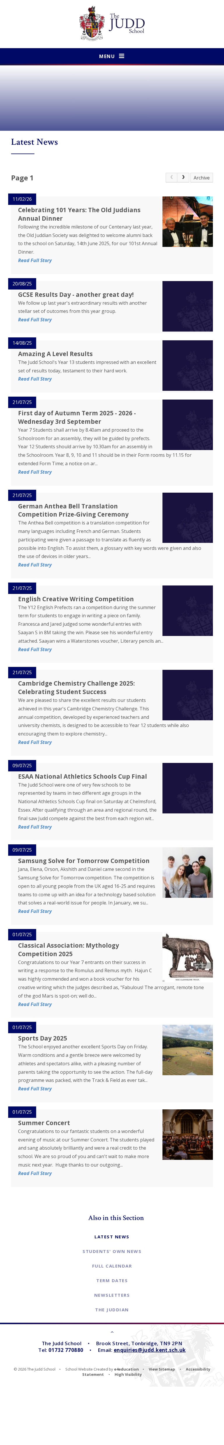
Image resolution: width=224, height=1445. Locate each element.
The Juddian (112, 1309)
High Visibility (128, 1374)
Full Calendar (112, 1266)
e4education (126, 1369)
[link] (171, 178)
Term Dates (112, 1280)
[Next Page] (183, 178)
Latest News (112, 1237)
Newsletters (112, 1295)
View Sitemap (162, 1369)
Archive (202, 178)
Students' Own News (112, 1251)
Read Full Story (35, 260)
